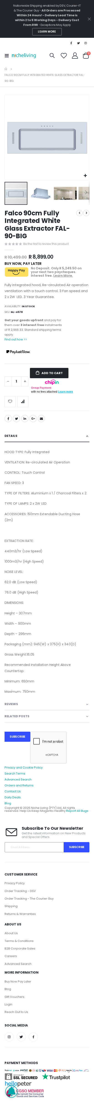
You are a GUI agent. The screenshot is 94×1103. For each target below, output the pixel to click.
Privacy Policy (15, 883)
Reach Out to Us (16, 1012)
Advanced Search (18, 779)
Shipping (11, 906)
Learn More (47, 31)
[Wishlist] (64, 55)
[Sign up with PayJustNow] (18, 352)
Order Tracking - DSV (20, 891)
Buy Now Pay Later (18, 981)
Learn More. (63, 275)
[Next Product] (86, 213)
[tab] (47, 436)
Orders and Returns (19, 785)
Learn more (65, 391)
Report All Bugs (77, 811)
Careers (11, 956)
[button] (85, 176)
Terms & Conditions (19, 941)
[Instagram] (85, 43)
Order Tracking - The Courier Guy (29, 898)
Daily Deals (13, 797)
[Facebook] (71, 43)
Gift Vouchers (14, 997)
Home (6, 69)
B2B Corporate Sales (20, 948)
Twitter (16, 418)
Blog (8, 803)
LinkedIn (25, 418)
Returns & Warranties (20, 914)
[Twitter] (78, 43)
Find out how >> (16, 339)
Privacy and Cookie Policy (24, 767)
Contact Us (13, 791)
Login (8, 1004)
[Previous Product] (79, 213)
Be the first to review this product (46, 244)
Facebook (8, 418)
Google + (33, 418)
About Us (11, 933)
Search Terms (15, 773)
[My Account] (75, 55)
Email (41, 418)
